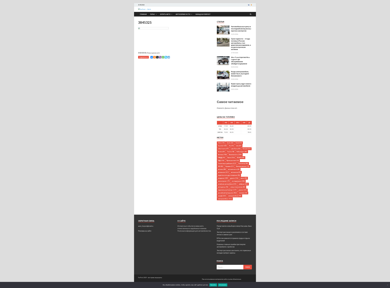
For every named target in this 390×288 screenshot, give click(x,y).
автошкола (236, 172)
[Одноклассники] (154, 57)
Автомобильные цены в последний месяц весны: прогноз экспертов (241, 29)
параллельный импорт (227, 190)
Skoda (221, 151)
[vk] (248, 5)
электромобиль (225, 199)
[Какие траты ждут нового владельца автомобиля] (223, 84)
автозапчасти (233, 169)
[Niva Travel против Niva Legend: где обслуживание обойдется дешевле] (223, 57)
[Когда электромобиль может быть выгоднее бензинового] (223, 72)
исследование (238, 181)
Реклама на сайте (144, 231)
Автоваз (222, 154)
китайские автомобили (227, 184)
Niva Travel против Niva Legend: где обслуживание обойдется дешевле (240, 60)
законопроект (224, 181)
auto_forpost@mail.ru (145, 226)
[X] (157, 57)
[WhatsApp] (163, 57)
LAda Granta (223, 148)
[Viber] (160, 57)
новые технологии (237, 187)
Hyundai (222, 146)
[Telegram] (168, 57)
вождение (223, 178)
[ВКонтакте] (151, 57)
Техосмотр (243, 163)
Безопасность (235, 154)
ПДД (221, 160)
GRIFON (219, 132)
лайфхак (243, 184)
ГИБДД (221, 157)
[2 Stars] (140, 53)
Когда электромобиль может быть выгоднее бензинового (240, 74)
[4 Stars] (144, 53)
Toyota (230, 151)
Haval (238, 143)
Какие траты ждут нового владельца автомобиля (241, 85)
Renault (247, 148)
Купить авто (165, 14)
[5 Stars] (145, 53)
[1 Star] (139, 53)
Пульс (152, 14)
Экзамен (229, 166)
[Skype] (166, 57)
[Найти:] (234, 267)
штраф (222, 196)
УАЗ (220, 166)
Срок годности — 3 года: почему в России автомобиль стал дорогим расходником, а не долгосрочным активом (241, 44)
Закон (231, 157)
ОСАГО (240, 157)
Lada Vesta (235, 148)
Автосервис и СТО (183, 14)
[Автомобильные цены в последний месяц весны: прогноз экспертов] (223, 27)
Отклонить (222, 285)
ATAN (220, 126)
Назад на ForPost (203, 14)
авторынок (223, 172)
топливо (243, 193)
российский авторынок (227, 193)
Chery (221, 143)
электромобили (234, 196)
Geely (230, 143)
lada (238, 146)
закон (243, 178)
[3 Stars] (142, 53)
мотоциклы (223, 187)
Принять (213, 285)
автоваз (222, 169)
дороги (234, 178)
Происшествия (232, 160)
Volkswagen (241, 151)
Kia (231, 146)
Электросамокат (242, 166)
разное (243, 190)
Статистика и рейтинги (227, 163)
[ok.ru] (251, 5)
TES (220, 129)
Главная (143, 14)
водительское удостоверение (229, 175)
